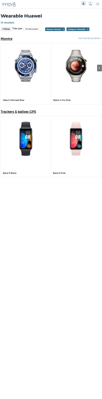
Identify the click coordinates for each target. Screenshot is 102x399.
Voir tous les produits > (89, 38)
